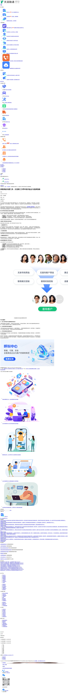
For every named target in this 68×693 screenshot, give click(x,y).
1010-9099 (8, 672)
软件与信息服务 (8, 89)
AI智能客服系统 (3, 555)
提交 (10, 510)
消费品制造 (10, 102)
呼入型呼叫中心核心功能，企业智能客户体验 (8, 561)
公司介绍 (4, 168)
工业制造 (5, 102)
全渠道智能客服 (5, 162)
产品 (1, 5)
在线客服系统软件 (3, 544)
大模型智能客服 (3, 546)
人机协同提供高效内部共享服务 (13, 156)
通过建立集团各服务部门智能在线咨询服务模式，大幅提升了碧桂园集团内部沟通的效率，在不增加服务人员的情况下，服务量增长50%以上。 (30, 522)
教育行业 (5, 128)
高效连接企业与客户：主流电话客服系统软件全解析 (9, 568)
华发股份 (2, 526)
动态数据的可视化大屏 (14, 53)
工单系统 (8, 75)
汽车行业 (7, 96)
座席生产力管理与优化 (14, 40)
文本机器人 (4, 581)
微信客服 (4, 577)
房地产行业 (8, 121)
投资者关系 (2, 165)
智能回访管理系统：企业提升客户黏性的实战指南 (9, 567)
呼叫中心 (8, 12)
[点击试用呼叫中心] (27, 365)
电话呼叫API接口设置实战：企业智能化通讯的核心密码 (10, 569)
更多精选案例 (2, 541)
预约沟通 (6, 690)
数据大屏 (8, 53)
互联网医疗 (4, 600)
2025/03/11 (22, 569)
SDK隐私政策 (4, 626)
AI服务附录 (4, 623)
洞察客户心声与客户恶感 (14, 44)
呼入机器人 (12, 60)
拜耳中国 (2, 520)
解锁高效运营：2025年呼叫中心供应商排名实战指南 (11, 454)
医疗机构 (4, 598)
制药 (3, 597)
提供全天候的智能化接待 (18, 60)
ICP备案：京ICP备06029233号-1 (39, 660)
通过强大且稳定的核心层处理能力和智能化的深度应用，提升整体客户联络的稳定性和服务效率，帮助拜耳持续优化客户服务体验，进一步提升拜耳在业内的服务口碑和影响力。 (35, 520)
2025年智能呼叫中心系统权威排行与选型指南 (10, 481)
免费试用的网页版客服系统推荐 (6, 549)
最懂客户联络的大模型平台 (19, 27)
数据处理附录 (4, 624)
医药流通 (4, 599)
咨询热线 (6, 671)
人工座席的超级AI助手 (13, 49)
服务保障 (4, 621)
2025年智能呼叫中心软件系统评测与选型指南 (10, 423)
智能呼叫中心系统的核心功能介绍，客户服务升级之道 (13, 368)
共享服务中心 (4, 156)
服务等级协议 (4, 620)
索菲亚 (1, 536)
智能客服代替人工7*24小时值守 (13, 162)
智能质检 (8, 40)
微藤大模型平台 (9, 27)
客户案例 (2, 164)
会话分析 (8, 44)
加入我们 (4, 171)
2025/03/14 (20, 567)
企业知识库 (9, 36)
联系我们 (4, 170)
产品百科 (8, 186)
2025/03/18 (18, 561)
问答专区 (4, 614)
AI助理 (8, 49)
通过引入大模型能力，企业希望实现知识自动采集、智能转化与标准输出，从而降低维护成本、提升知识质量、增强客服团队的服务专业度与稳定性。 (32, 539)
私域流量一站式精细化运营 (15, 79)
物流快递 (7, 115)
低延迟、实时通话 (13, 20)
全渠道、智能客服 (15, 16)
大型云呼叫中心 (3, 557)
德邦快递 (2, 524)
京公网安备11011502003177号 (8, 655)
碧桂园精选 (2, 522)
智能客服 (11, 68)
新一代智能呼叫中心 (15, 12)
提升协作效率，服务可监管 (15, 75)
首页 (1, 4)
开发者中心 (4, 625)
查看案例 (2, 521)
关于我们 (2, 166)
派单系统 (4, 589)
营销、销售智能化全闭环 (14, 143)
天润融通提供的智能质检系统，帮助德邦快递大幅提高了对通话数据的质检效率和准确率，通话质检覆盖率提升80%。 (24, 524)
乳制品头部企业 (3, 539)
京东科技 (2, 529)
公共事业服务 (6, 134)
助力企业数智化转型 (16, 68)
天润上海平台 (6, 181)
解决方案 (2, 81)
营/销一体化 (4, 143)
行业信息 (4, 169)
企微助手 (8, 79)
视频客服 (8, 20)
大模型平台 (4, 588)
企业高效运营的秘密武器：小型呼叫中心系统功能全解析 (12, 507)
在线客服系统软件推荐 (4, 551)
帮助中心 (4, 622)
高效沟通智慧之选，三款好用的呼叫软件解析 (10, 399)
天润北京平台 (6, 179)
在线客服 (8, 16)
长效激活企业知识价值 (15, 36)
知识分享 (4, 613)
